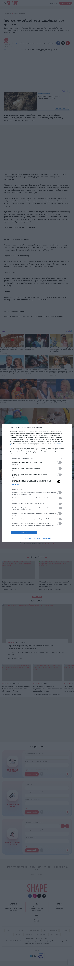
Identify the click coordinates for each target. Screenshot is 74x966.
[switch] (59, 462)
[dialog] (37, 483)
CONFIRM (24, 532)
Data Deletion (27, 538)
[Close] (68, 427)
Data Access (37, 538)
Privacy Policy (47, 538)
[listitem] (37, 458)
